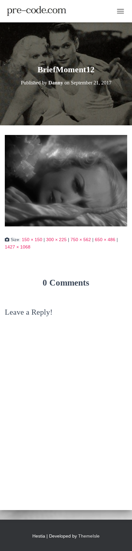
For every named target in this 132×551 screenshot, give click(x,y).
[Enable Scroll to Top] (119, 538)
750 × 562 (80, 239)
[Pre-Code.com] (39, 11)
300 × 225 (56, 239)
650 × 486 (105, 239)
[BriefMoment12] (66, 180)
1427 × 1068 (17, 246)
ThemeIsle (89, 536)
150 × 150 (32, 239)
